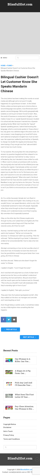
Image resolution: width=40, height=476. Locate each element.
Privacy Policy (8, 435)
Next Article (28, 337)
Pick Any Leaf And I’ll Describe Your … (23, 383)
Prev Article (11, 329)
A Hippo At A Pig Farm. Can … (22, 372)
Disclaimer (7, 427)
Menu (5, 58)
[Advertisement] (20, 33)
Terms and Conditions (11, 439)
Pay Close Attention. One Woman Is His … (24, 407)
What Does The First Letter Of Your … (24, 395)
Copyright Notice (9, 424)
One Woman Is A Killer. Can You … (22, 360)
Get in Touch (8, 431)
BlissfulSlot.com (20, 4)
